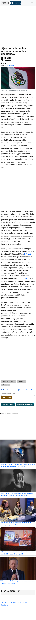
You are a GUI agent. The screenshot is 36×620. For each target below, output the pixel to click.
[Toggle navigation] (32, 3)
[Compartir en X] (3, 63)
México (21, 381)
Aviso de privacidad (25, 390)
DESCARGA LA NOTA (7, 404)
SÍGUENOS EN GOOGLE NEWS (24, 404)
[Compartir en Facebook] (1, 63)
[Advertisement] (18, 28)
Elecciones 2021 (8, 381)
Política (5, 385)
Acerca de (5, 602)
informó (27, 254)
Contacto (4, 605)
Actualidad (10, 65)
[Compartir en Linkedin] (5, 63)
